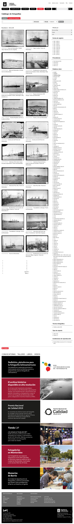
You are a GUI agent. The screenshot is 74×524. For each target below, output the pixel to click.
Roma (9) (55, 110)
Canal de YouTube (34, 498)
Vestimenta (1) (56, 317)
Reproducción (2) (56, 211)
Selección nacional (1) (57, 307)
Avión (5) (55, 127)
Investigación (25, 8)
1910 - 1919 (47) (56, 45)
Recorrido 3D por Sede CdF (49, 502)
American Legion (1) (57, 224)
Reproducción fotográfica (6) (59, 121)
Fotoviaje (32, 502)
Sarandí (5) (55, 140)
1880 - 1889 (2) (56, 41)
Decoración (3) (56, 157)
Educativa (33, 8)
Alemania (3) (55, 153)
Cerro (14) (55, 94)
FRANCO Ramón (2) (57, 197)
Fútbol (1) (55, 269)
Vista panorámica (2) (57, 214)
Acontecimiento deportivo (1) (59, 218)
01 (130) (55, 78)
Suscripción (62, 3)
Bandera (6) (55, 117)
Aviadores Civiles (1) (57, 231)
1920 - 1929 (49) (56, 47)
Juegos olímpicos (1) (57, 275)
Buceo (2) (55, 186)
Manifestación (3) (56, 168)
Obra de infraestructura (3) (58, 170)
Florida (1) (55, 268)
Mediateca (48, 8)
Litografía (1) (55, 278)
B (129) (54, 79)
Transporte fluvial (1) (57, 311)
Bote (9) (55, 108)
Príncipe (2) (55, 208)
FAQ (66, 3)
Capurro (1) (55, 243)
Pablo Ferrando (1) (57, 292)
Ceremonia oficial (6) (57, 118)
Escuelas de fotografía (48, 499)
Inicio (50, 3)
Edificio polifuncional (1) (58, 262)
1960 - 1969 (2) (56, 52)
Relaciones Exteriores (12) (58, 99)
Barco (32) (55, 83)
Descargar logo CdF (48, 498)
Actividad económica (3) (58, 152)
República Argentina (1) (58, 302)
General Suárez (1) (57, 270)
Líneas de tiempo (33, 501)
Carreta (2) (55, 189)
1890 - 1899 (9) (56, 42)
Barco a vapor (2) (56, 185)
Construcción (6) (56, 120)
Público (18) (55, 88)
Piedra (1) (55, 295)
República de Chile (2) (57, 212)
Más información (23, 45)
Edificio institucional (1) (58, 260)
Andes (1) (55, 227)
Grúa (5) (55, 133)
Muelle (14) (55, 95)
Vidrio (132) (55, 333)
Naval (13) (55, 96)
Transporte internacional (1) (58, 313)
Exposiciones (5, 8)
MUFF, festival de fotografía (35, 496)
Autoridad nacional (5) (57, 125)
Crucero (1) (55, 250)
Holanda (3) (55, 163)
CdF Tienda (46, 496)
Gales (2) (55, 199)
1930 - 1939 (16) (56, 48)
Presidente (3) (56, 173)
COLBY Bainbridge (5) (57, 128)
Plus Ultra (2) (56, 207)
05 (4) (54, 141)
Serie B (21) (55, 62)
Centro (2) (55, 191)
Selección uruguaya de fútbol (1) (59, 308)
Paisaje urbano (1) (57, 294)
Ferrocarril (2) (56, 198)
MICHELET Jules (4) (57, 149)
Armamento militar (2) (57, 183)
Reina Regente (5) (57, 137)
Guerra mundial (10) (57, 104)
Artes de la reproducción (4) (58, 143)
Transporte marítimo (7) (58, 114)
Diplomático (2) (56, 192)
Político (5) (55, 136)
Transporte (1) (56, 310)
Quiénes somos (55, 3)
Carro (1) (55, 246)
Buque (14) (55, 92)
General (4, 18)
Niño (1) (55, 289)
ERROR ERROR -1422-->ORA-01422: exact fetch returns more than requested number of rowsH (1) (62, 256)
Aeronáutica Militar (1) (57, 223)
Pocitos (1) (55, 297)
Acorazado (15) (56, 91)
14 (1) (54, 215)
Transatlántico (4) (56, 150)
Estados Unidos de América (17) (59, 89)
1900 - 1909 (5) (56, 44)
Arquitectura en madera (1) (58, 230)
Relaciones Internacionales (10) (59, 107)
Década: (46, 21)
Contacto (70, 3)
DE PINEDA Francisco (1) (58, 252)
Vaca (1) (55, 315)
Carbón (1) (55, 244)
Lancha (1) (55, 276)
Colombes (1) (56, 249)
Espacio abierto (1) (57, 263)
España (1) (55, 265)
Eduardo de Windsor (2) (58, 194)
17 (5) (54, 123)
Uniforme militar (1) (57, 314)
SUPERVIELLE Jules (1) (58, 305)
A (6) (54, 115)
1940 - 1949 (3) (56, 50)
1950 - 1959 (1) (56, 51)
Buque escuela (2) (57, 188)
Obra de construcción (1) (58, 291)
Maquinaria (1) (56, 281)
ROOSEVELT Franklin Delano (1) (59, 298)
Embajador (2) (56, 195)
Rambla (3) (55, 176)
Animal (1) (55, 228)
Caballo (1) (55, 240)
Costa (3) (55, 156)
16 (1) (54, 217)
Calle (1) (55, 241)
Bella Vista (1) (56, 237)
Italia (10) (55, 105)
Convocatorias (33, 499)
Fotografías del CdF (15, 8)
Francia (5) (55, 131)
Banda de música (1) (57, 233)
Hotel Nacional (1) (57, 273)
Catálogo (40, 8)
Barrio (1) (55, 236)
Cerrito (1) (55, 247)
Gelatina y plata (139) (57, 327)
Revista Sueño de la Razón (49, 501)
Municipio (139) (56, 76)
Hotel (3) (55, 165)
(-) (71, 30)
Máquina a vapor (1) (57, 286)
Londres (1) (55, 279)
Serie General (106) (57, 61)
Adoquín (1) (55, 221)
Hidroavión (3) (56, 162)
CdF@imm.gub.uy (8, 518)
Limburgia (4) (56, 146)
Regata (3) (55, 179)
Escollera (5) (55, 130)
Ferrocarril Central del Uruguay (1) (60, 266)
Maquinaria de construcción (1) (59, 282)
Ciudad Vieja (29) (56, 85)
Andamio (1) (55, 226)
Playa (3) (55, 172)
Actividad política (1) (57, 220)
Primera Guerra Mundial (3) (58, 175)
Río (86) (55, 82)
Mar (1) (54, 284)
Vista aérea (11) (56, 102)
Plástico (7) (55, 335)
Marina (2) (55, 201)
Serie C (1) (55, 65)
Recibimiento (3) (56, 178)
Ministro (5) (55, 134)
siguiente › (26, 271)
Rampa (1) (55, 299)
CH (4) (54, 144)
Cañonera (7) (56, 112)
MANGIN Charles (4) (57, 147)
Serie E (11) (55, 64)
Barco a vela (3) (56, 154)
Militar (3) (55, 169)
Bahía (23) (55, 86)
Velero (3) (55, 181)
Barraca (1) (55, 234)
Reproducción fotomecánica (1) (59, 301)
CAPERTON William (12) (58, 98)
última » (27, 273)
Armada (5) (55, 124)
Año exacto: (36, 21)
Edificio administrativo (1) (58, 259)
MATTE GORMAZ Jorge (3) (58, 166)
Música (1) (55, 288)
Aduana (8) (55, 111)
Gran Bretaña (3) (56, 160)
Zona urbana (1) (56, 320)
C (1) (54, 239)
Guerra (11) (55, 101)
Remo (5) (55, 139)
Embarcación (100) (57, 81)
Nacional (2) (55, 205)
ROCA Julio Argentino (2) (58, 210)
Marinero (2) (55, 202)
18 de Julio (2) (56, 182)
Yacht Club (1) (56, 318)
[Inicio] (21, 7)
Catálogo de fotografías (14, 18)
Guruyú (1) (55, 272)
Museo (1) (55, 285)
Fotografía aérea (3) (57, 159)
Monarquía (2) (56, 204)
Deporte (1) (55, 253)
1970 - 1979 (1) (56, 54)
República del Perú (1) (57, 304)
